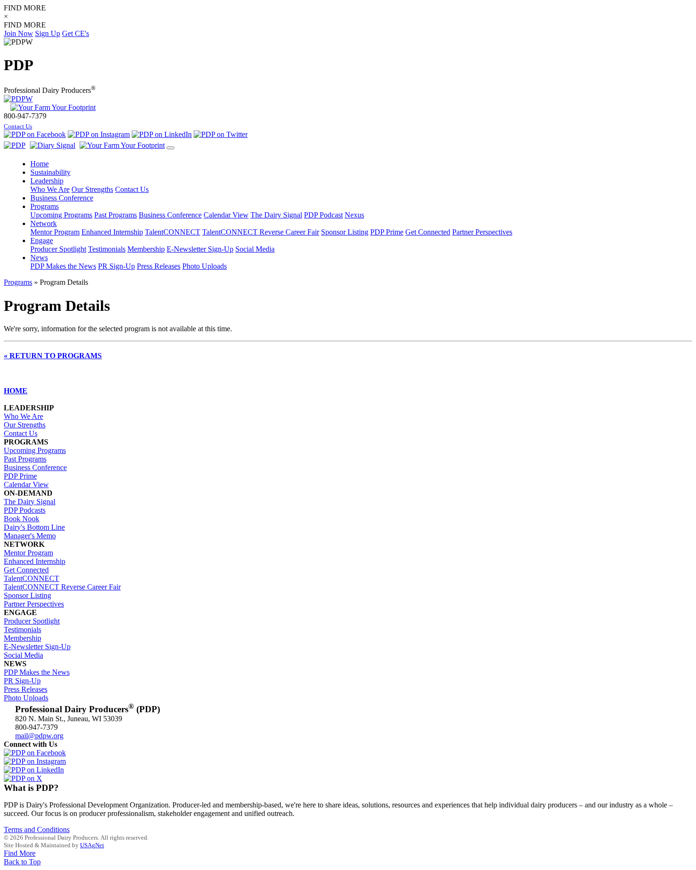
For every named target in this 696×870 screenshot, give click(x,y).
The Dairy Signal (276, 215)
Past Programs (115, 215)
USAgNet (92, 845)
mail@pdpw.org (39, 736)
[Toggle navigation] (170, 147)
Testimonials (106, 249)
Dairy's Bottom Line (34, 527)
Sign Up (47, 33)
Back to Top (22, 862)
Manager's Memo (30, 536)
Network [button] (43, 223)
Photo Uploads (204, 266)
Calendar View (226, 215)
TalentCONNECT (172, 232)
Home (39, 164)
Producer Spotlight (58, 249)
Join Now (18, 33)
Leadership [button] (46, 181)
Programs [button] (44, 206)
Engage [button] (41, 240)
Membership (146, 249)
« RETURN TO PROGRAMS (53, 356)
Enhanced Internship (112, 232)
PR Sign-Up (116, 266)
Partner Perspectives (482, 232)
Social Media (255, 249)
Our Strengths (92, 189)
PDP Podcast (323, 215)
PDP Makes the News (63, 266)
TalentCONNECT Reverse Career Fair (260, 232)
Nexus (354, 215)
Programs (18, 282)
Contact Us (18, 126)
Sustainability (50, 172)
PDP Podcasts (24, 510)
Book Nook (21, 519)
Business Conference (170, 215)
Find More (20, 853)
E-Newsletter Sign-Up (200, 249)
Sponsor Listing (344, 232)
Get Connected (427, 232)
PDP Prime (386, 232)
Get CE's (75, 33)
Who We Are (50, 189)
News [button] (39, 258)
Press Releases (158, 266)
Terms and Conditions (37, 829)
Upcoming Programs (61, 215)
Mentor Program (55, 232)
